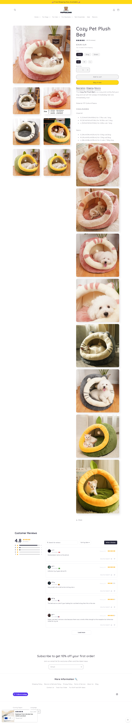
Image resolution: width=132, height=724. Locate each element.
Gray (87, 54)
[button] (15, 10)
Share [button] (80, 520)
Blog (96, 684)
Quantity (78, 66)
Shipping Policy (37, 684)
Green (96, 54)
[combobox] (85, 542)
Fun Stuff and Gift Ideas (77, 687)
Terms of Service (80, 684)
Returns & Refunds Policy (52, 684)
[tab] (81, 88)
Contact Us (50, 687)
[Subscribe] (81, 667)
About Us (90, 684)
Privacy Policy (67, 684)
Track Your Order (61, 687)
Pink (79, 54)
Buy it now (97, 82)
